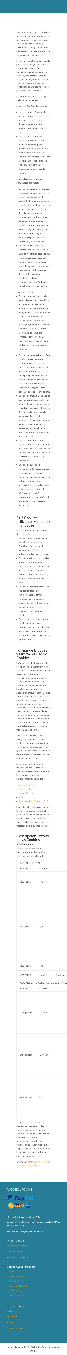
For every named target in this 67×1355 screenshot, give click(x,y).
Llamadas (13, 1290)
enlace (44, 825)
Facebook (11, 1310)
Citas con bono (16, 1276)
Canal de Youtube (15, 1328)
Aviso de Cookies (15, 1251)
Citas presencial (16, 1281)
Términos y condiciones (18, 1257)
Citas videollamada (18, 1286)
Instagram (12, 1316)
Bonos (12, 1271)
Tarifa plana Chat (17, 1295)
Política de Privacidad (17, 1245)
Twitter (10, 1322)
